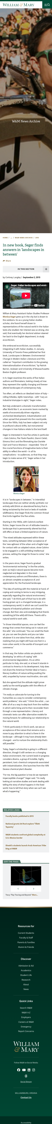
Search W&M (26, 1008)
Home (5, 238)
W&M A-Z (26, 1012)
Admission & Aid (26, 966)
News (26, 989)
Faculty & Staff (26, 938)
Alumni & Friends (26, 947)
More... (35, 895)
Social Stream (26, 1082)
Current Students (26, 933)
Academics (26, 970)
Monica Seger (9, 316)
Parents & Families (26, 942)
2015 (37, 238)
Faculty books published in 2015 (20, 816)
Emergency (26, 1026)
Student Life (26, 975)
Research (26, 980)
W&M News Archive (26, 121)
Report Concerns (26, 1031)
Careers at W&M (26, 1022)
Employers (26, 1017)
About (26, 984)
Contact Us (26, 1097)
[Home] (18, 4)
